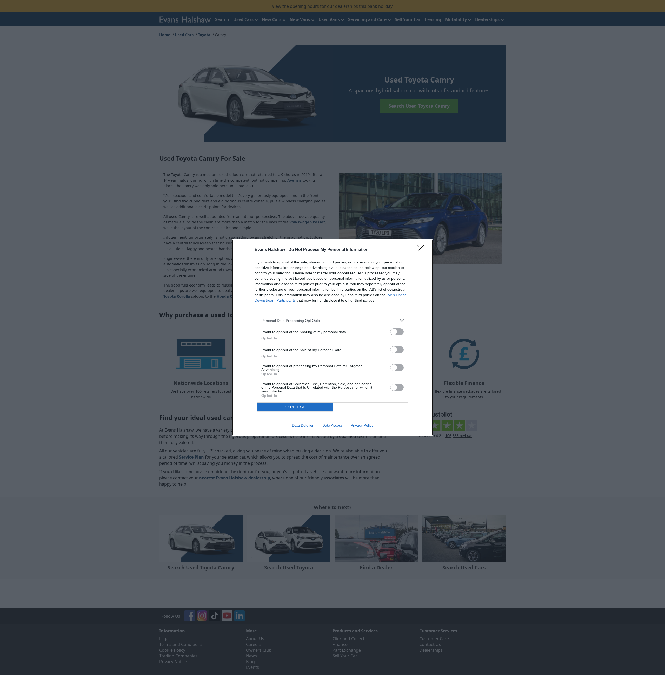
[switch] (397, 331)
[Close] (422, 250)
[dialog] (332, 337)
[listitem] (332, 320)
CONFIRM (295, 407)
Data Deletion (303, 425)
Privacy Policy (362, 425)
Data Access (332, 425)
